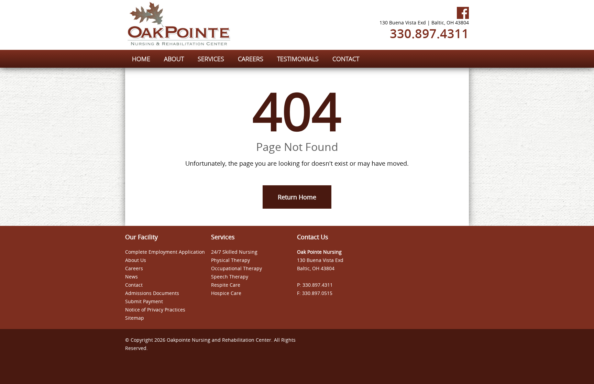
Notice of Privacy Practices (155, 309)
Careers (134, 268)
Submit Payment (144, 301)
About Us (135, 260)
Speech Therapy (229, 276)
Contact (134, 285)
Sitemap (134, 318)
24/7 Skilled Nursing (234, 252)
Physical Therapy (230, 260)
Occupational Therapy (236, 268)
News (131, 276)
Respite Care (225, 285)
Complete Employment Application (165, 252)
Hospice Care (226, 293)
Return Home (297, 197)
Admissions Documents (152, 293)
